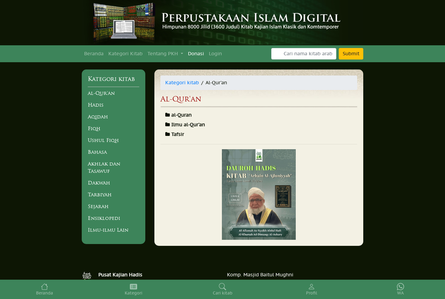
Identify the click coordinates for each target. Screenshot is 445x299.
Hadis (96, 105)
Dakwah (99, 183)
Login (215, 53)
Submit (351, 53)
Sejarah (98, 206)
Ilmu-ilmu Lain (108, 230)
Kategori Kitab (125, 53)
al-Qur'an (101, 93)
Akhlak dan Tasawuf (104, 167)
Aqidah (98, 117)
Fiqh (94, 128)
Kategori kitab (182, 82)
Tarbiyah (100, 194)
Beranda (94, 53)
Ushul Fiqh (103, 140)
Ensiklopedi (104, 218)
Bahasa (97, 152)
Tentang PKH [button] (163, 53)
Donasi (196, 53)
